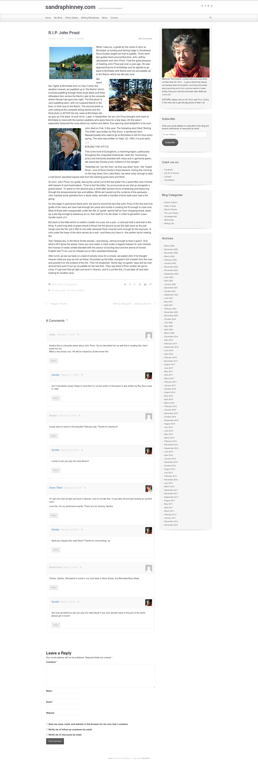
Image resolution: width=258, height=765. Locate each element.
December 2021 (171, 287)
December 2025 (171, 249)
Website (50, 712)
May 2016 (168, 395)
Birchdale (55, 290)
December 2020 (171, 312)
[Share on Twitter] (125, 284)
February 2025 (170, 259)
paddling (80, 290)
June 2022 (168, 277)
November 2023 (171, 270)
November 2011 (171, 493)
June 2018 (168, 350)
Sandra (80, 38)
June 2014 (168, 451)
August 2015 (169, 423)
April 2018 (168, 353)
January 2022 (170, 284)
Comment (51, 661)
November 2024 (171, 266)
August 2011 (169, 500)
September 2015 (171, 420)
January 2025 (170, 263)
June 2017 (168, 367)
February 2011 (170, 514)
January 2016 (170, 409)
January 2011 (170, 517)
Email (49, 701)
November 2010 (171, 524)
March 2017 (169, 378)
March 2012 (169, 486)
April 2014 (168, 455)
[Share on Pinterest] (140, 284)
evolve (110, 758)
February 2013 (170, 476)
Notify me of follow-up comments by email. (70, 729)
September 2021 (171, 294)
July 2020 (168, 322)
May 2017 (168, 371)
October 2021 (170, 291)
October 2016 (170, 388)
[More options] (150, 284)
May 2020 (168, 326)
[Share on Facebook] (130, 284)
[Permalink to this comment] (78, 334)
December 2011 (171, 490)
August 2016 (169, 392)
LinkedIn (168, 176)
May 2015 (168, 434)
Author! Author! (170, 202)
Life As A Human (171, 173)
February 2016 (170, 406)
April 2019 (168, 339)
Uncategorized (70, 284)
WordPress (146, 758)
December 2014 (171, 444)
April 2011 (168, 507)
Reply (53, 360)
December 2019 (171, 336)
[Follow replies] (67, 319)
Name (49, 690)
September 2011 (171, 497)
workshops (180, 88)
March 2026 (169, 245)
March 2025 (169, 256)
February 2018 (170, 357)
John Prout (71, 290)
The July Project (171, 212)
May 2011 (168, 503)
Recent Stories (170, 209)
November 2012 (171, 479)
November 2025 (171, 252)
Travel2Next (169, 180)
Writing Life (169, 223)
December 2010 (171, 521)
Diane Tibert (55, 487)
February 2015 (170, 441)
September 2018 (171, 346)
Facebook (168, 169)
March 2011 (169, 510)
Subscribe (170, 142)
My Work (178, 81)
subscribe (166, 94)
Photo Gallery (203, 99)
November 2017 (171, 360)
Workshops (169, 219)
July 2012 (168, 483)
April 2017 (168, 374)
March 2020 (169, 332)
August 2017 (169, 364)
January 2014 (170, 458)
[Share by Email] (145, 284)
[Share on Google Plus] (134, 284)
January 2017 (170, 385)
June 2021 (168, 298)
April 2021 (168, 305)
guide (63, 290)
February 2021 (170, 308)
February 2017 (170, 381)
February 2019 (170, 343)
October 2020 (170, 319)
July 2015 (168, 427)
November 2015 (171, 413)
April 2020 (168, 329)
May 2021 (168, 301)
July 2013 (168, 472)
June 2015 (168, 430)
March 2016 (169, 402)
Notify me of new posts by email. (65, 734)
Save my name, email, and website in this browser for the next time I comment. (88, 724)
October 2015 (170, 416)
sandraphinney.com (70, 7)
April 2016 (168, 399)
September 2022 (171, 273)
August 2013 (169, 469)
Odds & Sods (57, 284)
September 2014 (171, 448)
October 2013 (170, 465)
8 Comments (146, 38)
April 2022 (168, 280)
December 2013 (171, 462)
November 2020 (171, 315)
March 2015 (169, 437)
